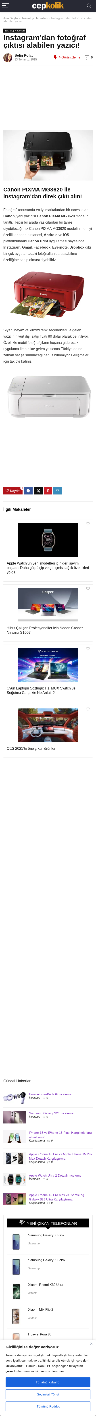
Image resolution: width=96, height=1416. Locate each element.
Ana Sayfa (10, 18)
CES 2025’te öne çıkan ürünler (31, 748)
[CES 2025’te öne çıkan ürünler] (48, 725)
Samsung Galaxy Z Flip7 (46, 1235)
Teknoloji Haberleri (34, 18)
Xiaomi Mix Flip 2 (40, 1309)
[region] (48, 1378)
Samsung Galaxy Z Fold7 (46, 1260)
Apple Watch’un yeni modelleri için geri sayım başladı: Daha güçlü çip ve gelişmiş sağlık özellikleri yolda (48, 567)
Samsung (34, 1243)
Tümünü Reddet (48, 1406)
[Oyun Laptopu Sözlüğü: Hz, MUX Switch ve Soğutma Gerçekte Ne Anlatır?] (48, 665)
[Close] (91, 1343)
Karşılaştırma (37, 1140)
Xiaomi (32, 1293)
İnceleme (34, 1097)
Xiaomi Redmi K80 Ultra (45, 1285)
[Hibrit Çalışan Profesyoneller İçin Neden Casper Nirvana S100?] (48, 604)
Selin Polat (24, 55)
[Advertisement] (52, 100)
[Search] (89, 6)
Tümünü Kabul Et (48, 1382)
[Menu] (5, 6)
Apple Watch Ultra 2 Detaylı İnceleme (55, 1175)
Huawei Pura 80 (39, 1334)
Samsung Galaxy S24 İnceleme (51, 1113)
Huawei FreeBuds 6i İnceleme (50, 1094)
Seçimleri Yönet (48, 1394)
